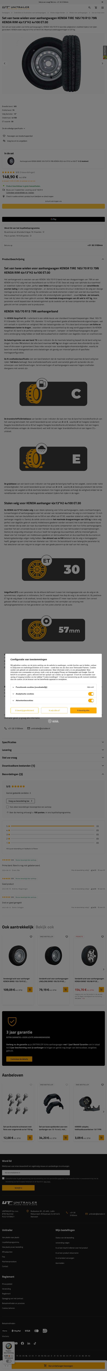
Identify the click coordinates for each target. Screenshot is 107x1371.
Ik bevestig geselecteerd (24, 710)
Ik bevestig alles (83, 710)
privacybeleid (81, 670)
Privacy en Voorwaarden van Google (73, 672)
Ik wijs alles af (54, 710)
